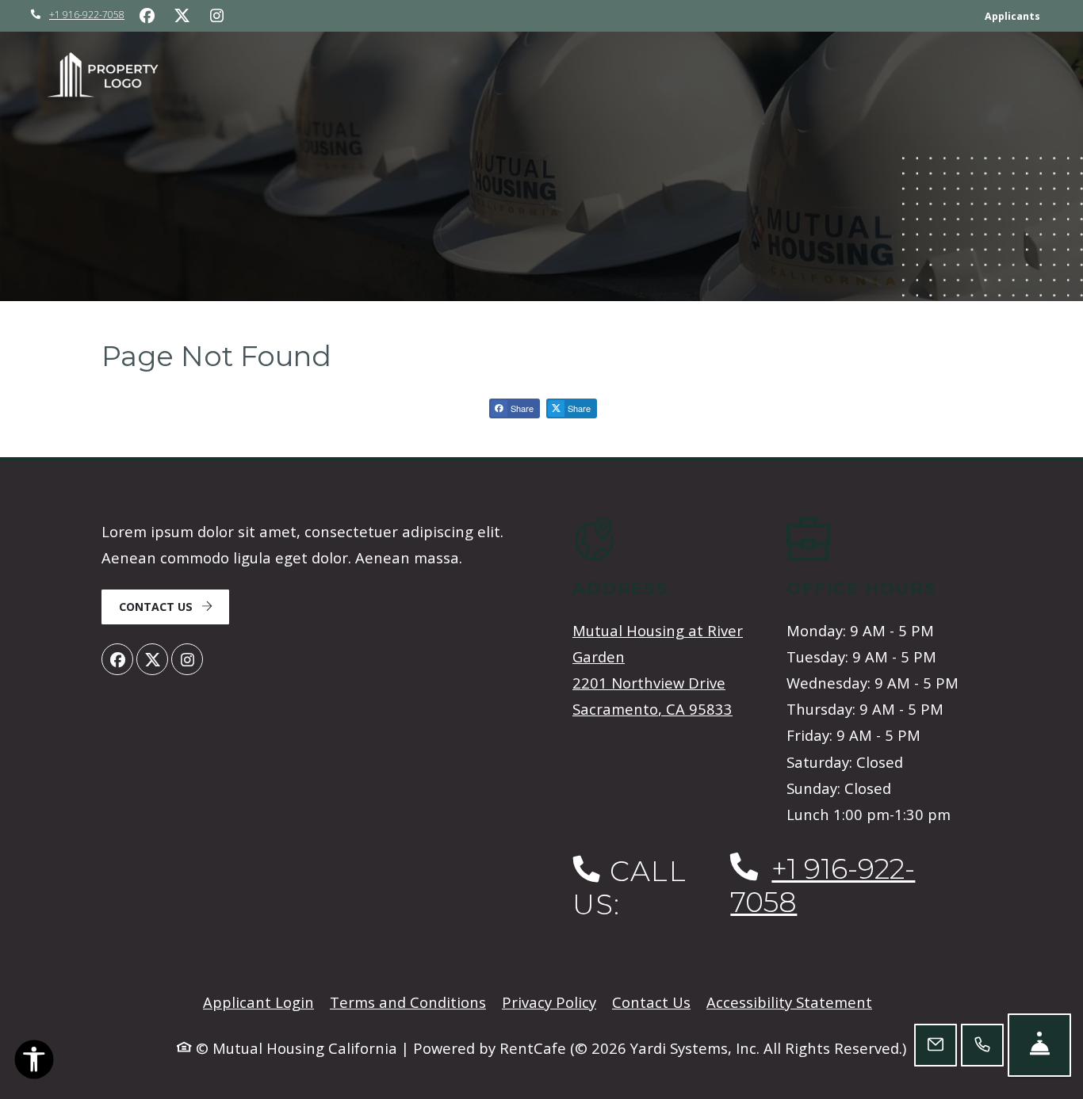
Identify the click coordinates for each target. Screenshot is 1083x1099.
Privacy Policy (549, 1001)
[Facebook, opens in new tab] (147, 16)
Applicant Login (258, 1001)
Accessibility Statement (789, 1001)
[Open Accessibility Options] (34, 1062)
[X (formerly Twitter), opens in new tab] (181, 16)
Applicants (1018, 16)
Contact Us (157, 606)
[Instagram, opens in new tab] (216, 16)
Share (521, 408)
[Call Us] (982, 1045)
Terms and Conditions (408, 1001)
